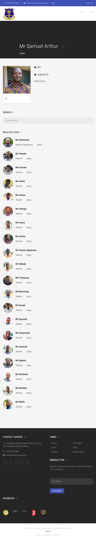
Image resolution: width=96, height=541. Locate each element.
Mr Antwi (20, 181)
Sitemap (47, 535)
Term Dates (77, 443)
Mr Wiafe (20, 402)
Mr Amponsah (23, 333)
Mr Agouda (21, 319)
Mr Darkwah (22, 374)
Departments (78, 452)
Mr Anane (20, 195)
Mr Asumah (21, 346)
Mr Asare (20, 222)
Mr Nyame (21, 360)
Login (88, 3)
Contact (56, 535)
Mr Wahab (21, 264)
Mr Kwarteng (22, 291)
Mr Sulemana (22, 140)
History (54, 443)
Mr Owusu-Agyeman (26, 250)
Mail (53, 3)
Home (38, 535)
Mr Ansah (20, 305)
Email (39, 145)
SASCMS (48, 531)
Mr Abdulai (21, 388)
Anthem (54, 452)
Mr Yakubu (21, 153)
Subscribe (57, 491)
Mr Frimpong (22, 278)
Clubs (53, 447)
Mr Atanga (21, 209)
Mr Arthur (21, 236)
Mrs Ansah (21, 167)
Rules (75, 447)
